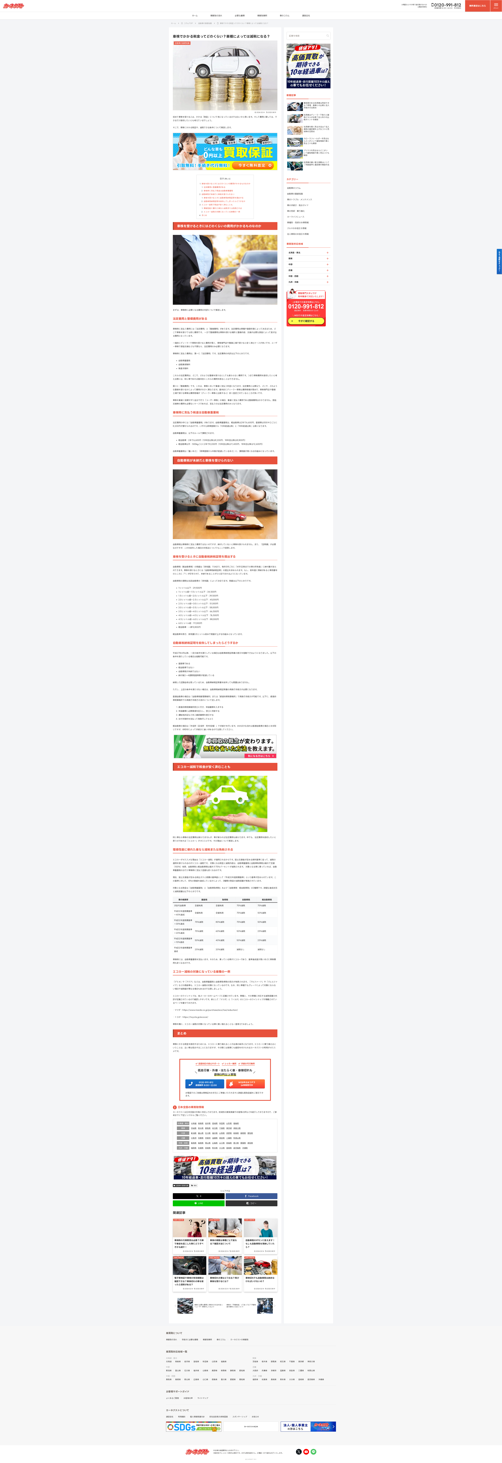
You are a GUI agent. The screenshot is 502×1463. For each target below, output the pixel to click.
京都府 (208, 1138)
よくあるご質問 (172, 1398)
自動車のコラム (294, 188)
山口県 (222, 1143)
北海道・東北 (294, 253)
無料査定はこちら (477, 6)
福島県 (236, 1123)
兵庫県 (201, 1138)
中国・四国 (293, 276)
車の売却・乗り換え (296, 211)
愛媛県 (243, 1143)
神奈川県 (237, 1128)
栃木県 (201, 1128)
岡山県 (208, 1143)
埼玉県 (215, 1128)
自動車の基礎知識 (182, 1185)
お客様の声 (188, 1398)
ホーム (195, 16)
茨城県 (193, 1128)
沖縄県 (245, 1148)
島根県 (201, 1143)
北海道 (193, 1123)
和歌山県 (237, 1138)
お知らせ (255, 1417)
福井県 (215, 1133)
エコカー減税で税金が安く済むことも (217, 205)
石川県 (208, 1133)
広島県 (215, 1143)
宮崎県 (229, 1148)
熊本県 (215, 1148)
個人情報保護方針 (197, 1417)
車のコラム (284, 16)
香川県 (236, 1143)
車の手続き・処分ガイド (298, 205)
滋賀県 (215, 1138)
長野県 (229, 1133)
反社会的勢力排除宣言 (218, 1417)
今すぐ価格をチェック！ (499, 261)
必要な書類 (240, 16)
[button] (251, 1203)
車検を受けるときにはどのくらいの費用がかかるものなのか (226, 184)
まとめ (204, 215)
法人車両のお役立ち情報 (298, 234)
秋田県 (222, 1123)
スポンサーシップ (239, 1417)
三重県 (229, 1138)
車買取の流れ (216, 16)
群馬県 (208, 1128)
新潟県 (193, 1133)
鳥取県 (193, 1143)
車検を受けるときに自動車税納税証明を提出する (224, 198)
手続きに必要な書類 (190, 1340)
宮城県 (215, 1123)
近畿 (290, 270)
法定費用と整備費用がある (215, 187)
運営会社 (306, 16)
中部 (290, 264)
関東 (290, 258)
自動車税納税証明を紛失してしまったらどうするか (224, 201)
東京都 (229, 1128)
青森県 (201, 1123)
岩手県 (208, 1123)
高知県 (250, 1143)
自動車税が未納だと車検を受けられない (218, 194)
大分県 (222, 1148)
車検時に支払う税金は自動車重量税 (218, 191)
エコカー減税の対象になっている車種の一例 (222, 212)
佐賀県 (201, 1148)
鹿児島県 (237, 1148)
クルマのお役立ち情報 (296, 228)
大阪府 (193, 1138)
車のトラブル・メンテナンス (299, 199)
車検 (195, 1185)
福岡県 (193, 1148)
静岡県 (243, 1133)
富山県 (201, 1133)
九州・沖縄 (293, 282)
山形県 (229, 1123)
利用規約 (181, 1417)
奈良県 (222, 1138)
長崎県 (208, 1148)
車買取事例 (262, 16)
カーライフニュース (295, 217)
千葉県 (222, 1128)
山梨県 (222, 1133)
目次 (222, 179)
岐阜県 (236, 1133)
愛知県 (250, 1133)
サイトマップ (202, 1398)
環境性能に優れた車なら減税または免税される (223, 208)
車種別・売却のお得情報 (298, 222)
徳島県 (229, 1143)
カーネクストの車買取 (239, 1340)
